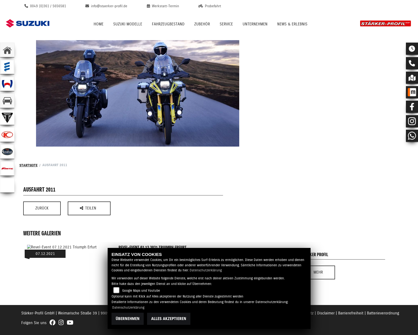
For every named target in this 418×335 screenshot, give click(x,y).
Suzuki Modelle (127, 24)
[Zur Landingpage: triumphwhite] (7, 117)
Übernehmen (128, 318)
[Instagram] (412, 121)
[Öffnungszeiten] (412, 49)
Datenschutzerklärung (206, 270)
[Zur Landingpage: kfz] (7, 100)
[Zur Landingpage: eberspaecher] (7, 67)
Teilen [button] (91, 208)
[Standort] (412, 78)
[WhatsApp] (412, 136)
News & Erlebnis (292, 24)
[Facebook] (412, 107)
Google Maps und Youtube (141, 290)
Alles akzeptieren (168, 318)
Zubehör (202, 24)
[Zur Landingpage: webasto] (7, 83)
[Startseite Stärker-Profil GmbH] (385, 23)
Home (99, 24)
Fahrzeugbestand (168, 24)
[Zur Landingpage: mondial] (7, 151)
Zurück (42, 208)
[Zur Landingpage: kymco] (7, 134)
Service (226, 24)
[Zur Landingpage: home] (7, 50)
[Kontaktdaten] (412, 63)
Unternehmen (255, 24)
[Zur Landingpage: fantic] (7, 168)
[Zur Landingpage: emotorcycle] (7, 185)
